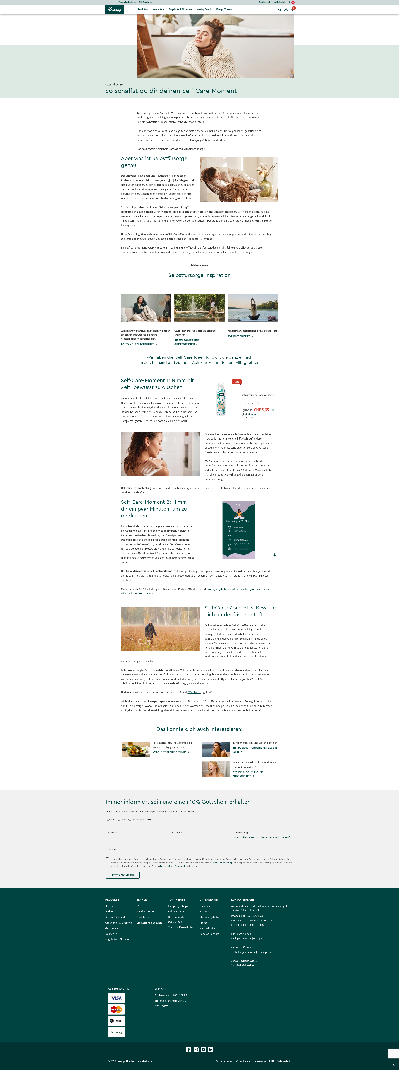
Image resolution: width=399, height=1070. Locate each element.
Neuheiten (111, 934)
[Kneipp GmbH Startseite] (114, 9)
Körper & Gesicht (115, 917)
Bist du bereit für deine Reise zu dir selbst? (255, 749)
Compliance (243, 1061)
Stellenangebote (209, 917)
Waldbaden (194, 692)
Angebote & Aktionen (117, 939)
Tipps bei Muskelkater (181, 927)
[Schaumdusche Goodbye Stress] (221, 398)
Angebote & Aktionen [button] (180, 9)
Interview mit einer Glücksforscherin (186, 342)
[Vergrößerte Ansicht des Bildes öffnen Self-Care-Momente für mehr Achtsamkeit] (274, 198)
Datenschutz (284, 1061)
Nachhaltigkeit (279, 2)
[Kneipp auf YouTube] (203, 1049)
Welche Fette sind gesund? (169, 752)
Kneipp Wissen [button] (224, 9)
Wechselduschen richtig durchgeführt (248, 774)
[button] (286, 9)
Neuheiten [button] (158, 9)
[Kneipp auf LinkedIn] (210, 1049)
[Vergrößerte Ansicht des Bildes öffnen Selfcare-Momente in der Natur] (196, 648)
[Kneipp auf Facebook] (188, 1049)
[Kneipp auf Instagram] (196, 1049)
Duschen (110, 906)
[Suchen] (279, 9)
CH (289, 2)
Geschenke (111, 928)
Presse (203, 922)
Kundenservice (145, 911)
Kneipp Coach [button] (204, 9)
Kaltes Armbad (176, 911)
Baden (109, 911)
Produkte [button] (143, 9)
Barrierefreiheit (224, 1061)
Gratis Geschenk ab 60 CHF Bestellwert (135, 2)
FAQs (140, 906)
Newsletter (143, 917)
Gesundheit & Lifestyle (118, 922)
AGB (271, 1061)
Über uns (205, 906)
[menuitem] (142, 9)
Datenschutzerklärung (222, 862)
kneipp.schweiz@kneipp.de (173, 866)
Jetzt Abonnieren (123, 875)
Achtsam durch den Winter (137, 344)
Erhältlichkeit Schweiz (149, 922)
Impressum (259, 1061)
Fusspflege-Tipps (178, 906)
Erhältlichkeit (264, 2)
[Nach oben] (393, 1064)
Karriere (204, 911)
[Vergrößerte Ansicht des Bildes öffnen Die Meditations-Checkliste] (274, 555)
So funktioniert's (239, 336)
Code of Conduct (209, 934)
